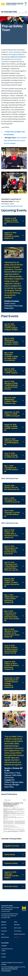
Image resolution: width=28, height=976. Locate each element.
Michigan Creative (13, 967)
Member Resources (19, 934)
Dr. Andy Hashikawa (13, 52)
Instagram (4, 945)
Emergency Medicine (17, 54)
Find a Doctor (17, 931)
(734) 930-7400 (5, 917)
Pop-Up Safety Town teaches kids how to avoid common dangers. (15, 140)
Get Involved (17, 928)
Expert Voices (5, 937)
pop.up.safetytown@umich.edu (12, 206)
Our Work (3, 928)
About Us (3, 924)
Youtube (3, 953)
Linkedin (3, 957)
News (2, 934)
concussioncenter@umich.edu (9, 913)
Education (4, 931)
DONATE (16, 937)
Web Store (17, 924)
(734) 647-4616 (5, 911)
